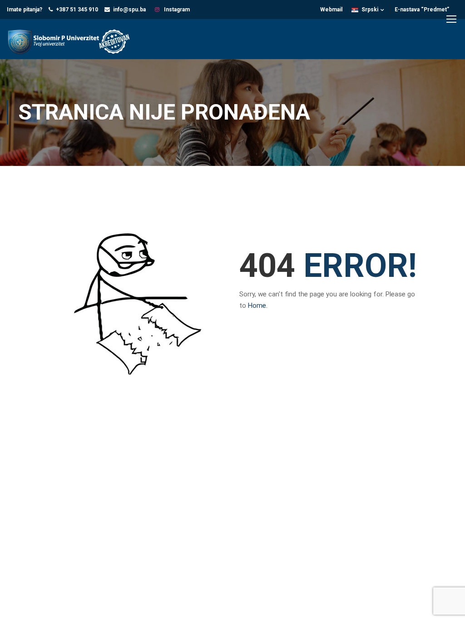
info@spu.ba (129, 9)
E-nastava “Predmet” (422, 9)
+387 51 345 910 (77, 9)
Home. (257, 305)
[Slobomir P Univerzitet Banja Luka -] (73, 42)
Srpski (369, 9)
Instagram (176, 9)
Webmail (331, 9)
